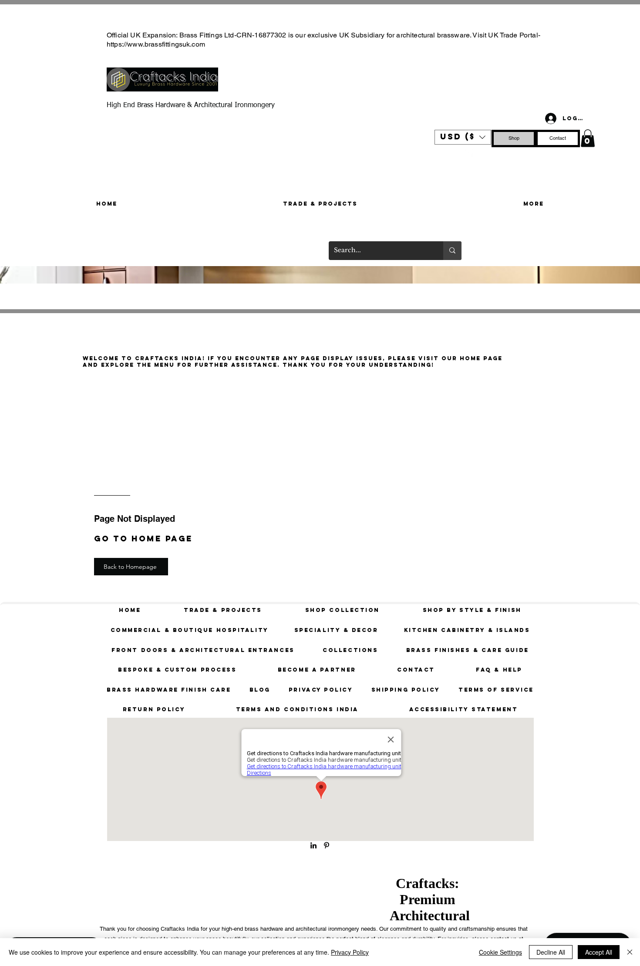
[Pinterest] (468, 153)
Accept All (598, 952)
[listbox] (463, 137)
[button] (463, 137)
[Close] (630, 952)
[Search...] (452, 250)
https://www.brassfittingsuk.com (156, 44)
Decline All (550, 952)
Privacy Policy (350, 952)
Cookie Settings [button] (500, 952)
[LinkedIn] (313, 845)
